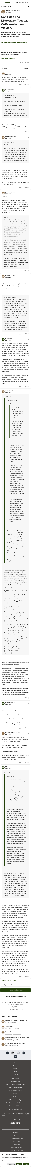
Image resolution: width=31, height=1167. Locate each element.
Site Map (15, 1074)
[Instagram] (23, 1053)
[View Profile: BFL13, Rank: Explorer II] (3, 339)
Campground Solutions (15, 1106)
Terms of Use (17, 1144)
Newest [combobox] (26, 69)
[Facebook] (8, 1053)
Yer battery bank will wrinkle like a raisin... (14, 42)
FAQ (15, 1071)
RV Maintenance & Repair (15, 1100)
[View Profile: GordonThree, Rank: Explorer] (3, 137)
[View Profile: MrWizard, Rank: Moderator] (3, 703)
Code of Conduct (15, 1078)
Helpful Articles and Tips (15, 1109)
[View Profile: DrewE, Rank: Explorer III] (3, 90)
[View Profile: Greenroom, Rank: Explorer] (3, 1027)
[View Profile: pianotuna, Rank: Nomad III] (3, 193)
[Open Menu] (29, 7)
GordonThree (8, 136)
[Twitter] (13, 1053)
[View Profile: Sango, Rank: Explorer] (3, 1021)
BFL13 (6, 338)
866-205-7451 (16, 1119)
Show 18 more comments (9, 980)
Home (15, 1062)
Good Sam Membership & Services (15, 1103)
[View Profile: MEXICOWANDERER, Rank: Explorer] (3, 12)
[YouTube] (18, 1053)
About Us (15, 1065)
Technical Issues (7, 6)
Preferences (11, 1164)
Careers (16, 1127)
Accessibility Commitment (17, 1147)
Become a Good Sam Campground (15, 1084)
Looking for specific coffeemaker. (15, 1043)
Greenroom (16, 1028)
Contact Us (15, 1068)
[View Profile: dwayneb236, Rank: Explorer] (3, 1032)
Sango (15, 1022)
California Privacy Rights (17, 1138)
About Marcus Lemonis (15, 1090)
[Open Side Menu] (2, 2)
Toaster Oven (9, 1026)
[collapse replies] (15, 72)
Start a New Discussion (15, 990)
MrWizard (7, 702)
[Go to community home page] (8, 2)
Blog (10, 1127)
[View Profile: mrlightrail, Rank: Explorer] (3, 1044)
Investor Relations (17, 1141)
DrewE (7, 89)
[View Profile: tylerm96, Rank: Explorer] (3, 1038)
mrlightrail (15, 1045)
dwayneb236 (17, 1034)
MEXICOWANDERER (11, 10)
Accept (26, 1164)
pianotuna (7, 192)
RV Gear (15, 1097)
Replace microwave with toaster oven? (17, 1020)
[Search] (17, 2)
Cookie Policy (16, 1159)
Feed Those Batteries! (8, 58)
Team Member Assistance (17, 1150)
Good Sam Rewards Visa (15, 1087)
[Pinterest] (15, 1056)
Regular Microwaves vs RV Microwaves (17, 1037)
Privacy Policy (17, 1135)
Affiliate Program (15, 1081)
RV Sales (15, 1094)
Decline (19, 1164)
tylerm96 (15, 1039)
